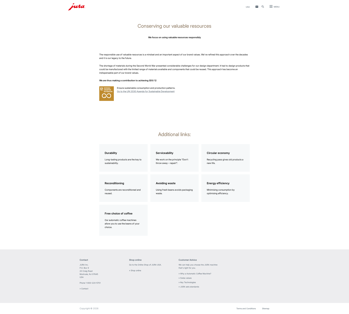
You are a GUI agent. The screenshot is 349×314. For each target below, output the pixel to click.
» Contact (84, 288)
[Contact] (256, 6)
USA (248, 7)
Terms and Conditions (246, 308)
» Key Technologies (187, 282)
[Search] (262, 6)
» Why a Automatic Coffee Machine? (195, 273)
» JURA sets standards (189, 287)
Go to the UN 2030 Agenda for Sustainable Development (145, 91)
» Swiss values (185, 278)
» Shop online (135, 270)
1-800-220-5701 (93, 283)
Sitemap (265, 308)
